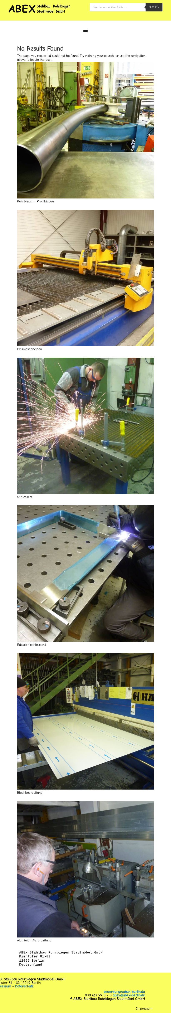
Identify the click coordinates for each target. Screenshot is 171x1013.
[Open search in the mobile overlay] (126, 7)
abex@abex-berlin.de (129, 995)
